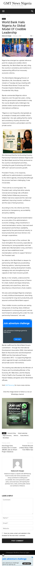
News (8, 16)
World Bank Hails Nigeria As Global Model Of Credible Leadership (14, 27)
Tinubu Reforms (24, 435)
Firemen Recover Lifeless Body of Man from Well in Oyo (26, 448)
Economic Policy (12, 433)
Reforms (16, 435)
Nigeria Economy (7, 435)
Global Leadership (22, 433)
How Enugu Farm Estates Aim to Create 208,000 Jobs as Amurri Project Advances (9, 449)
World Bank (6, 437)
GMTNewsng (9, 385)
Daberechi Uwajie (6, 36)
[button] (3, 11)
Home (3, 16)
